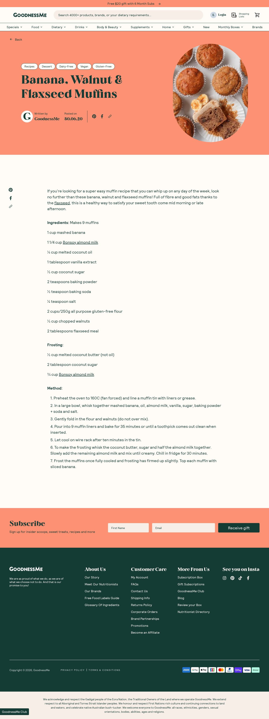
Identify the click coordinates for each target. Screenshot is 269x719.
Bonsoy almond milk (80, 242)
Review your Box (190, 605)
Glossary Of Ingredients (102, 605)
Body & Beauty (107, 27)
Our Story (92, 577)
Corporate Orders (144, 612)
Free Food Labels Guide (102, 598)
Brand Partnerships (145, 618)
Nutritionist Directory (194, 612)
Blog (181, 598)
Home (166, 27)
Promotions (139, 625)
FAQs (134, 584)
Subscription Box (190, 577)
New (206, 27)
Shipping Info (140, 598)
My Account (139, 577)
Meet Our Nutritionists (101, 584)
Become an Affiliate (145, 632)
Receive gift (239, 527)
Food (35, 27)
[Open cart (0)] (257, 14)
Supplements (140, 27)
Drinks (79, 27)
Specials (13, 27)
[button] (14, 711)
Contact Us (139, 591)
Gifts (187, 27)
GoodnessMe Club (191, 591)
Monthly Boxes (229, 27)
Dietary (57, 27)
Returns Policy (141, 605)
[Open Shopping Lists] (234, 14)
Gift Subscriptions (191, 584)
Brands (257, 27)
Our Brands (93, 591)
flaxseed (62, 202)
